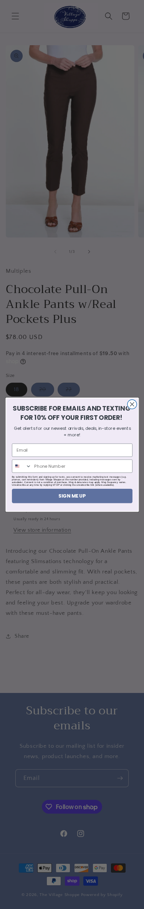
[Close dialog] (131, 404)
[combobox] (21, 466)
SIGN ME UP (72, 495)
